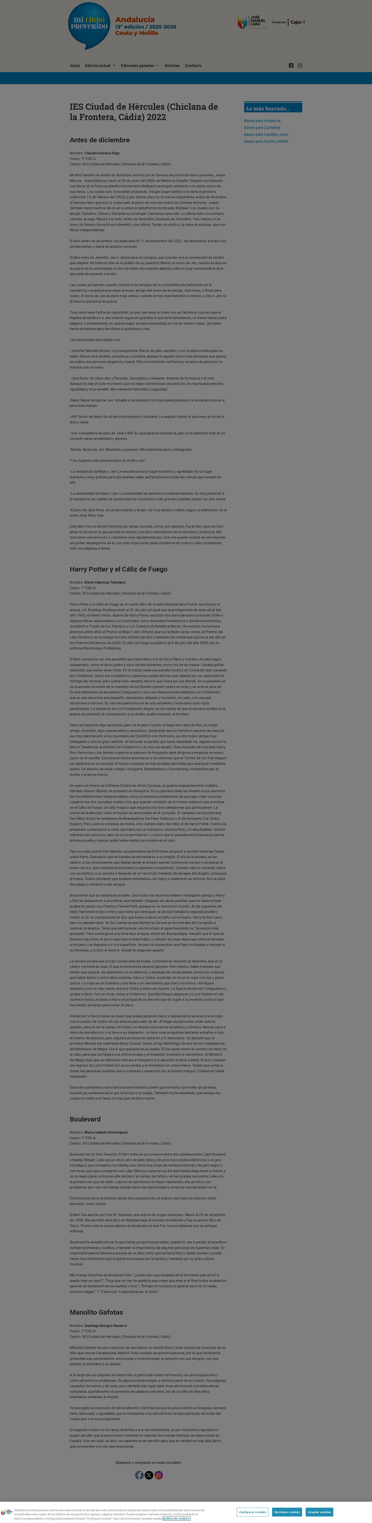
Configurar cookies (252, 1512)
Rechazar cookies (287, 1512)
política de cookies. (176, 1518)
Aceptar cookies (319, 1512)
